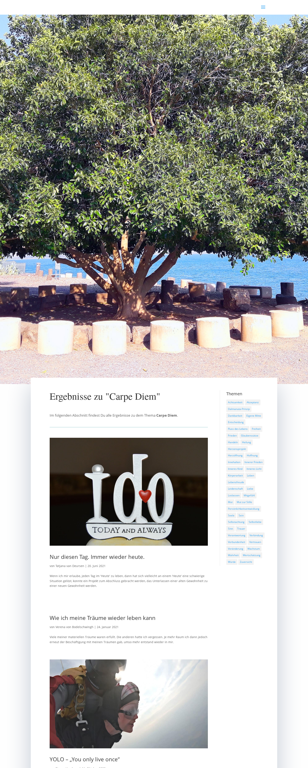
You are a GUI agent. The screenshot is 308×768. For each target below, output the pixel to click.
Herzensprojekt (237, 449)
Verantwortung (236, 535)
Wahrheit (233, 555)
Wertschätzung (251, 555)
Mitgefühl (249, 495)
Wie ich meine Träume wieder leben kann (102, 618)
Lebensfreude (236, 482)
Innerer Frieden (254, 462)
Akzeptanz (253, 402)
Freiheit (256, 429)
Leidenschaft (235, 488)
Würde (232, 562)
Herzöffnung (235, 455)
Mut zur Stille (244, 502)
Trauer (241, 528)
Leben (250, 475)
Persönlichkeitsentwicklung (243, 509)
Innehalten (234, 462)
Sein (241, 515)
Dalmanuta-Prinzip (239, 409)
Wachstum (253, 548)
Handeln (233, 442)
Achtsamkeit (235, 402)
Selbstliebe (255, 522)
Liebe (250, 488)
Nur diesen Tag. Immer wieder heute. (97, 557)
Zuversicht (246, 562)
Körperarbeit (235, 475)
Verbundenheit (236, 542)
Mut (230, 502)
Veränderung (235, 548)
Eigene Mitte (253, 415)
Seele (231, 515)
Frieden (232, 435)
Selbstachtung (236, 522)
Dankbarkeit (235, 415)
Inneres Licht (254, 469)
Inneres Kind (235, 469)
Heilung (246, 442)
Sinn (230, 528)
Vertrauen (255, 542)
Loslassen (233, 495)
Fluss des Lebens (238, 429)
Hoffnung (252, 455)
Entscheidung (236, 422)
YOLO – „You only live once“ (85, 759)
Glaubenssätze (249, 435)
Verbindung (256, 535)
